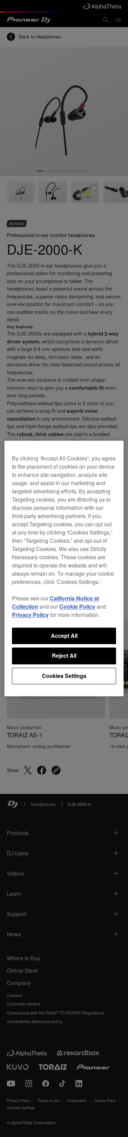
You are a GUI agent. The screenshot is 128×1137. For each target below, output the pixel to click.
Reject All (64, 656)
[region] (64, 568)
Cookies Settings (64, 676)
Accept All (64, 636)
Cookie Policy (77, 606)
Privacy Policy (30, 615)
